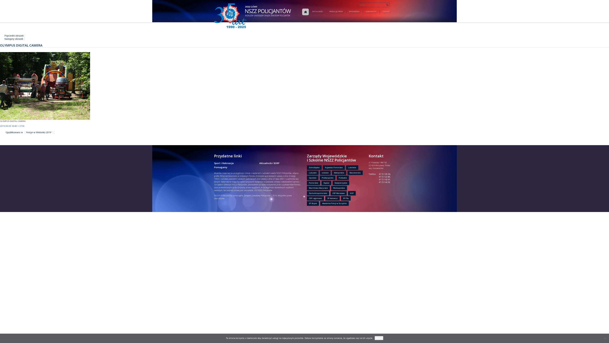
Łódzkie (325, 173)
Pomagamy (220, 167)
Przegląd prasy (336, 11)
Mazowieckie (355, 173)
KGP (352, 193)
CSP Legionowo (315, 198)
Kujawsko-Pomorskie (334, 167)
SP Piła (346, 198)
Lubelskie (352, 167)
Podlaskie (343, 178)
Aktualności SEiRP (269, 163)
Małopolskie (339, 173)
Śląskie (326, 183)
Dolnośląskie (314, 167)
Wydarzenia (354, 11)
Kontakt (386, 11)
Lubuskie (313, 173)
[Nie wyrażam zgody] (605, 338)
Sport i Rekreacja (224, 163)
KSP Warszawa (339, 193)
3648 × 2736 (18, 126)
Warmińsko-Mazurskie (318, 188)
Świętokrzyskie (341, 183)
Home (305, 12)
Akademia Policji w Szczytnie (334, 203)
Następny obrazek (13, 38)
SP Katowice (332, 198)
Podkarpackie (327, 178)
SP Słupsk (313, 203)
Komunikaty (371, 11)
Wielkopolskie (339, 188)
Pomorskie (313, 183)
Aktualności (317, 11)
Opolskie (312, 178)
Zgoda (379, 338)
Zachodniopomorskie (318, 193)
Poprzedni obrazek (14, 35)
